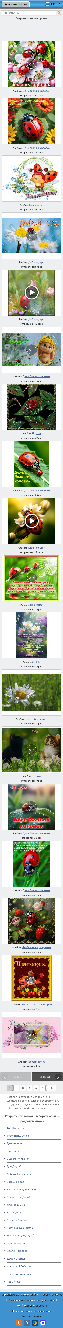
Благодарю (36, 205)
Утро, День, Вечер (18, 1135)
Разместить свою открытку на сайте (31, 1300)
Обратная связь (52, 1294)
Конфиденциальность (30, 1305)
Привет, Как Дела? (18, 1197)
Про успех (36, 604)
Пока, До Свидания (19, 1274)
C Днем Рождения (18, 1158)
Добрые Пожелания (19, 1174)
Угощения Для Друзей (20, 1235)
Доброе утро (36, 262)
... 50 (51, 1088)
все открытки (16, 4)
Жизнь (36, 661)
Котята (36, 776)
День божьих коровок (36, 90)
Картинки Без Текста (20, 1227)
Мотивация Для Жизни (21, 1189)
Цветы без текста (36, 719)
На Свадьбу (14, 1212)
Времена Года (15, 1181)
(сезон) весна (36, 1061)
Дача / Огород (16, 1258)
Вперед (44, 1076)
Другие (36, 433)
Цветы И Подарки (18, 1250)
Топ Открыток (16, 1128)
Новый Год (13, 1281)
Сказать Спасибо (17, 1220)
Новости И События (19, 1266)
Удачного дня (36, 547)
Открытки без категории (36, 1004)
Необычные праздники (36, 947)
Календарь (13, 1151)
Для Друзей (14, 1166)
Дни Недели (14, 1143)
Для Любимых (16, 1204)
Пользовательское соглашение (31, 1311)
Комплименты (16, 1243)
